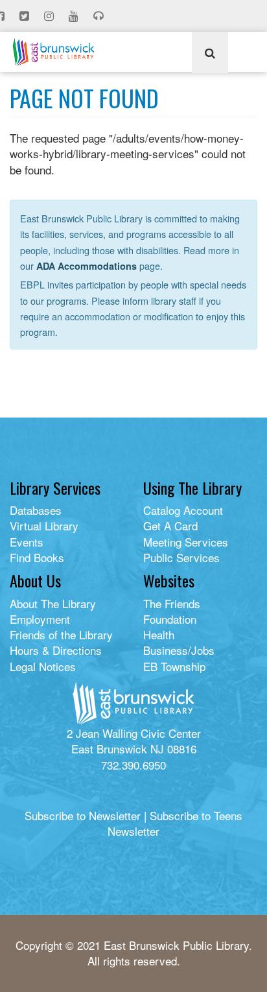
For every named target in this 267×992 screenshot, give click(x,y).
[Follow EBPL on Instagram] (50, 16)
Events (26, 542)
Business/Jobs (179, 650)
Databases (36, 510)
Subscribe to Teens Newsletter (175, 823)
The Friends (171, 603)
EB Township (174, 666)
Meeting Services (185, 542)
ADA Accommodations (86, 265)
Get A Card (170, 525)
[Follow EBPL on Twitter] (25, 16)
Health (158, 634)
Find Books (37, 557)
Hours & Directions (56, 650)
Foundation (169, 619)
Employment (40, 619)
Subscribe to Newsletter (83, 815)
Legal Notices (43, 666)
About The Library (53, 603)
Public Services (181, 557)
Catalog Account (183, 510)
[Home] (53, 52)
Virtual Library (44, 525)
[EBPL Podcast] (100, 16)
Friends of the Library (61, 634)
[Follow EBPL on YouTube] (75, 16)
